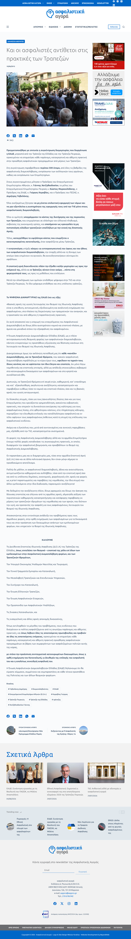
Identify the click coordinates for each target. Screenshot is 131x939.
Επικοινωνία (88, 3)
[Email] (35, 136)
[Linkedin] (76, 903)
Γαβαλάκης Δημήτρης (17, 689)
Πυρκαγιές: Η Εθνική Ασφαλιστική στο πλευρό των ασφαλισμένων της (24, 827)
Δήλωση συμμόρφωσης (54, 927)
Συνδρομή (62, 3)
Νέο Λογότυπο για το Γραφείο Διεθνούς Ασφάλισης (86, 827)
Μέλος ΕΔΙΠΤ (72, 927)
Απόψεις (38, 27)
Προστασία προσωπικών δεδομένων (95, 927)
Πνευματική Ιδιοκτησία (32, 927)
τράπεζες (56, 700)
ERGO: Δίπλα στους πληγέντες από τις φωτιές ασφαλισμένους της (115, 826)
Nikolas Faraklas (73, 935)
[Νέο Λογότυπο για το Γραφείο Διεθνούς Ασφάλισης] (71, 827)
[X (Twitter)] (121, 1)
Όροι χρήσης (14, 927)
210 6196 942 (67, 896)
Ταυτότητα (118, 927)
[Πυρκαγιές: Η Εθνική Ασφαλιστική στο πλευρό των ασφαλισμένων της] (10, 827)
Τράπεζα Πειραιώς (16, 700)
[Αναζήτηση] (123, 27)
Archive (75, 3)
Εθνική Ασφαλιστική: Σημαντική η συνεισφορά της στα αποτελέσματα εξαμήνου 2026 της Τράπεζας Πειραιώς (65, 791)
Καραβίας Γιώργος (59, 694)
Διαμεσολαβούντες (16, 41)
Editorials (114, 27)
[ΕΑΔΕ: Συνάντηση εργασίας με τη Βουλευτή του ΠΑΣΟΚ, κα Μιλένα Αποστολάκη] (25, 773)
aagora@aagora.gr (68, 893)
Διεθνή (68, 27)
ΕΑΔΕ (56, 689)
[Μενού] (8, 27)
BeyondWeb (104, 935)
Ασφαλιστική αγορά (31, 3)
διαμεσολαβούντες (39, 689)
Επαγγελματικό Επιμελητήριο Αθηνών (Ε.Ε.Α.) (27, 694)
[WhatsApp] (28, 136)
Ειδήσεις (53, 27)
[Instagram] (118, 1)
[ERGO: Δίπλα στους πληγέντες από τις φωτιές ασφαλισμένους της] (102, 827)
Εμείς (49, 3)
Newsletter (103, 3)
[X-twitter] (62, 903)
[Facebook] (114, 1)
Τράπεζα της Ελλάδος (38, 700)
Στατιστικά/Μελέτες (86, 27)
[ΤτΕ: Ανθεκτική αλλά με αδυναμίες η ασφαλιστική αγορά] (106, 773)
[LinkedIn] (114, 5)
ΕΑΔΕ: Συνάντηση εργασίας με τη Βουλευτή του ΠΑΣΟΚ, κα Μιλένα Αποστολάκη (22, 791)
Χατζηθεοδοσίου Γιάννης (19, 705)
